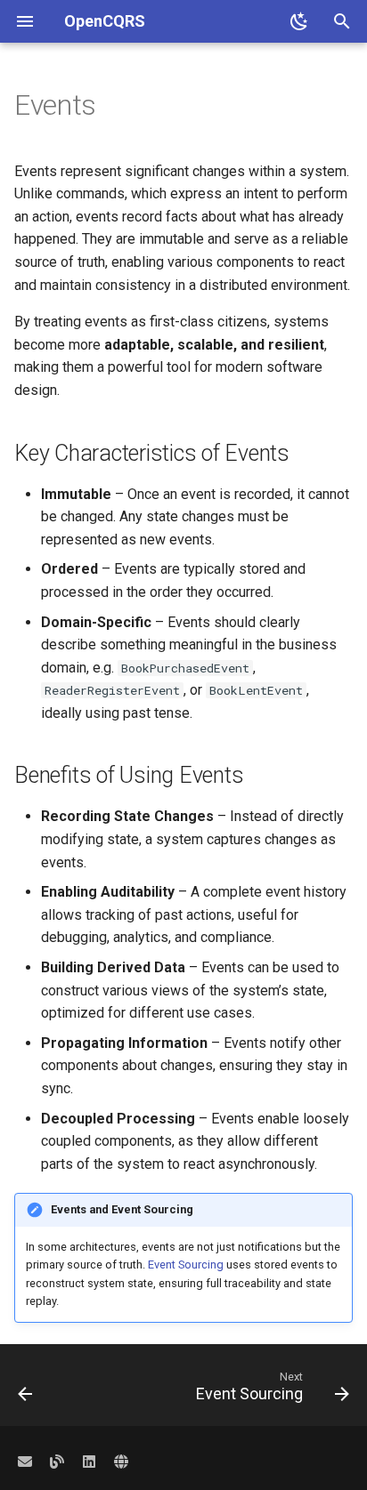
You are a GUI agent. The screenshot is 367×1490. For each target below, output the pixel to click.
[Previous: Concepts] (25, 1390)
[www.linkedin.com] (89, 1461)
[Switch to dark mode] (299, 21)
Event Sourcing (186, 1264)
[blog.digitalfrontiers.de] (57, 1461)
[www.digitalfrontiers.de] (121, 1461)
